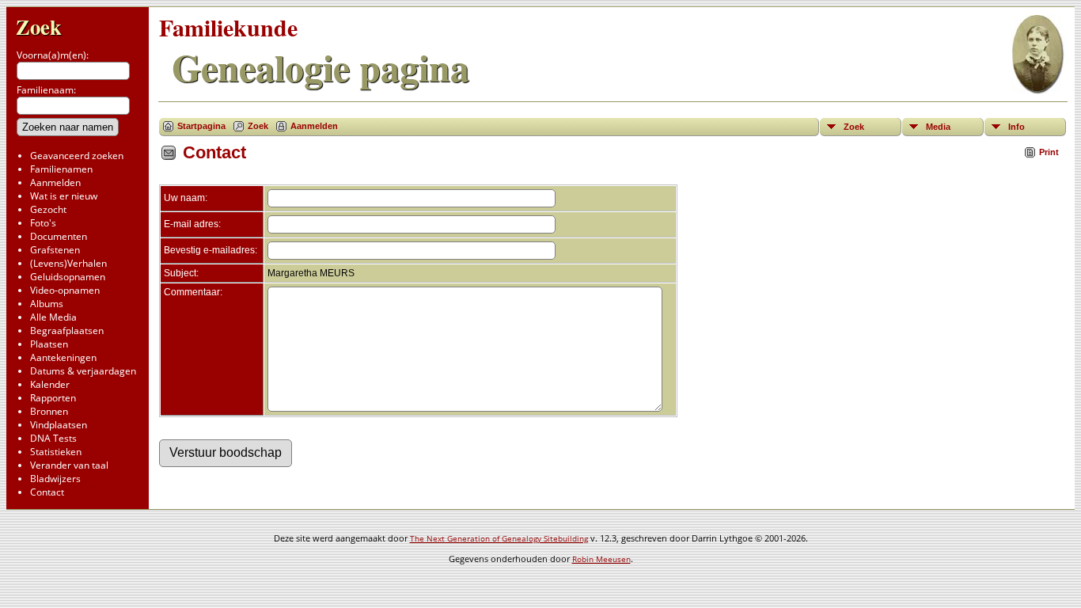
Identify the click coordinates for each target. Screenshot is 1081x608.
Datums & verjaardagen (83, 371)
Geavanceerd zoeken (76, 155)
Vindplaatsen (58, 424)
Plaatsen (49, 344)
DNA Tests (53, 438)
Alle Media (53, 317)
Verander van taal (69, 465)
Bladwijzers (55, 478)
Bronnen (49, 411)
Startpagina (201, 126)
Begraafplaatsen (67, 330)
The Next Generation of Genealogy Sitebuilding (499, 538)
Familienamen (61, 169)
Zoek (39, 26)
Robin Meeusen (601, 558)
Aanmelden (55, 182)
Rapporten (53, 398)
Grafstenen (55, 249)
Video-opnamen (65, 290)
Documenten (58, 236)
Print (1049, 152)
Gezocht (48, 209)
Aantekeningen (63, 357)
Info (1016, 126)
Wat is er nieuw (63, 196)
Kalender (50, 384)
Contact (47, 492)
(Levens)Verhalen (68, 263)
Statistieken (56, 451)
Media (938, 126)
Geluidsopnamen (67, 276)
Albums (46, 303)
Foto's (43, 223)
